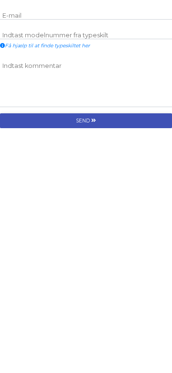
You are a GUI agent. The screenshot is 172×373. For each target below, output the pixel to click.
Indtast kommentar (32, 65)
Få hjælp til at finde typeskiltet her (47, 46)
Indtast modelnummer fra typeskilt (55, 35)
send (83, 121)
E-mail (12, 15)
